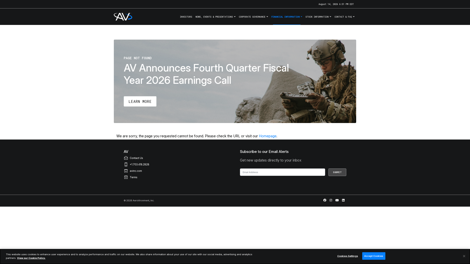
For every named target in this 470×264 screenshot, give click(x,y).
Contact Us (136, 158)
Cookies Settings (347, 255)
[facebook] (325, 200)
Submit (337, 172)
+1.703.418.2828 (139, 164)
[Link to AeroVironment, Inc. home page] (118, 16)
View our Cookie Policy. (31, 257)
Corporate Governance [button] (252, 16)
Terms (133, 177)
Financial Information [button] (285, 16)
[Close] (464, 256)
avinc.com (136, 170)
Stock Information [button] (317, 16)
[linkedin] (343, 200)
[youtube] (337, 200)
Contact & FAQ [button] (343, 16)
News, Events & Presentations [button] (214, 16)
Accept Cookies (373, 255)
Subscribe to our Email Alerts (264, 151)
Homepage (267, 136)
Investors (186, 16)
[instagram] (331, 200)
